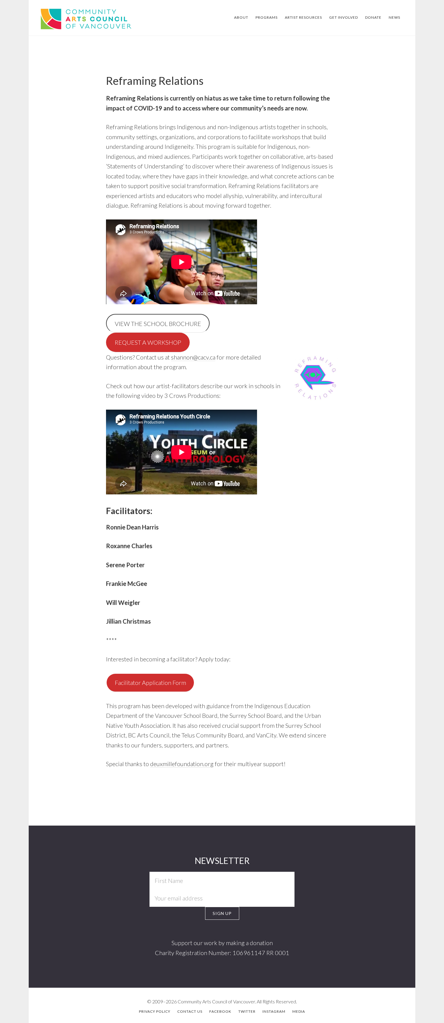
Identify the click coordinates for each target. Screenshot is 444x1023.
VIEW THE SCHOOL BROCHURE (158, 323)
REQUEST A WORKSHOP (148, 342)
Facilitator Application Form (150, 682)
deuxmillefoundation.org (182, 763)
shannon (182, 357)
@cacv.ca (204, 357)
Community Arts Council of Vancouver (76, 18)
